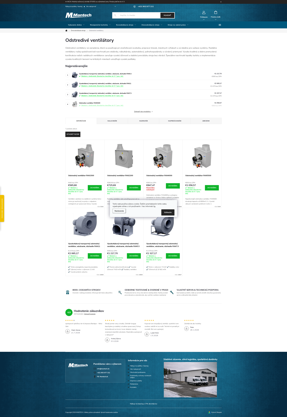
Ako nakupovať (91, 6)
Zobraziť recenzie (89, 314)
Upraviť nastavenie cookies (109, 412)
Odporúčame (81, 121)
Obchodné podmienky (138, 372)
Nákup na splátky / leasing (73, 6)
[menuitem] (76, 25)
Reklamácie (134, 384)
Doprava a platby (136, 381)
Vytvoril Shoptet (216, 412)
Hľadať (167, 15)
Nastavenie (119, 211)
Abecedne (206, 121)
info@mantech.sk (103, 369)
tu (154, 206)
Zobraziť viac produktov (142, 112)
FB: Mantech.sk (102, 377)
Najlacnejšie (112, 121)
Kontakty (133, 387)
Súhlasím (168, 212)
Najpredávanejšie (174, 121)
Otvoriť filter (73, 134)
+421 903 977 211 (103, 373)
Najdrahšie (143, 121)
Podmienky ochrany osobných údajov (140, 377)
